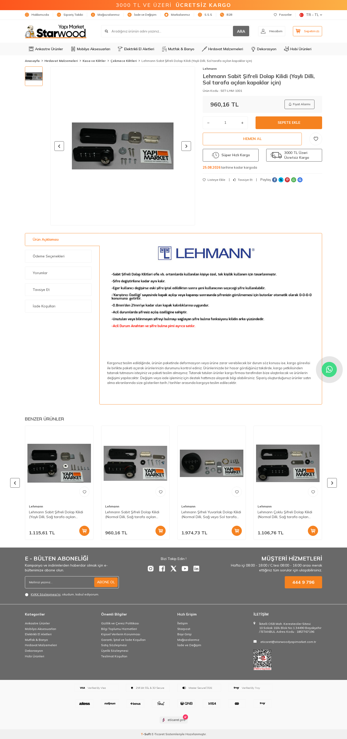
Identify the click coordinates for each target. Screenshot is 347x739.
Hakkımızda (40, 14)
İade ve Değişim (145, 14)
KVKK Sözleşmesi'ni (45, 594)
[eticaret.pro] (174, 724)
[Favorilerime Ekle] (84, 492)
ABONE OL (106, 582)
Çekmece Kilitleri (124, 61)
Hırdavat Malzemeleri (225, 49)
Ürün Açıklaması (46, 239)
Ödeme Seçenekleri (49, 256)
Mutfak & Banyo (181, 49)
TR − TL (312, 15)
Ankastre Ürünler (49, 49)
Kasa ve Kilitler (94, 61)
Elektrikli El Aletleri (139, 49)
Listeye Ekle (216, 179)
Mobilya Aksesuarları (93, 49)
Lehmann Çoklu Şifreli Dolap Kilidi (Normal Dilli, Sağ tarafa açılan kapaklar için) (285, 514)
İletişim (182, 623)
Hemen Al (252, 138)
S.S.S (208, 14)
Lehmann (210, 69)
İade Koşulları (44, 306)
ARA (241, 31)
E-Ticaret (158, 734)
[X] (173, 568)
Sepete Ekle (289, 122)
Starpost (183, 629)
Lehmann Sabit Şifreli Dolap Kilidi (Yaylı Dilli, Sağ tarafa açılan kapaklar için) (56, 514)
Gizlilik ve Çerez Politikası (120, 623)
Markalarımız (180, 14)
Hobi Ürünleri (300, 49)
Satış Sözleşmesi (114, 645)
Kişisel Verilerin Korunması (120, 634)
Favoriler (285, 14)
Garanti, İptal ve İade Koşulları (123, 640)
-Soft (146, 734)
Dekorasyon (266, 49)
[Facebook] (162, 568)
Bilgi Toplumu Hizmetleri (119, 629)
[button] (59, 146)
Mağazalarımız (109, 14)
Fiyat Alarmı (301, 104)
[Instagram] (150, 568)
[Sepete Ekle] (84, 531)
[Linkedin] (196, 568)
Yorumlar (40, 273)
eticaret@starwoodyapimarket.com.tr (288, 642)
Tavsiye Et (245, 179)
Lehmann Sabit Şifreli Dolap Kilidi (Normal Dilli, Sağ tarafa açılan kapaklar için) (132, 514)
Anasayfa (32, 61)
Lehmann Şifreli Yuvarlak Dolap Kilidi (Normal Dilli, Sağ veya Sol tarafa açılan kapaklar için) (211, 514)
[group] (123, 146)
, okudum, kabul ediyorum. (65, 594)
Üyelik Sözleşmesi (114, 651)
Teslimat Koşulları (114, 656)
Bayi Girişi (184, 634)
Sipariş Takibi (73, 14)
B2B (229, 14)
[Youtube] (185, 568)
